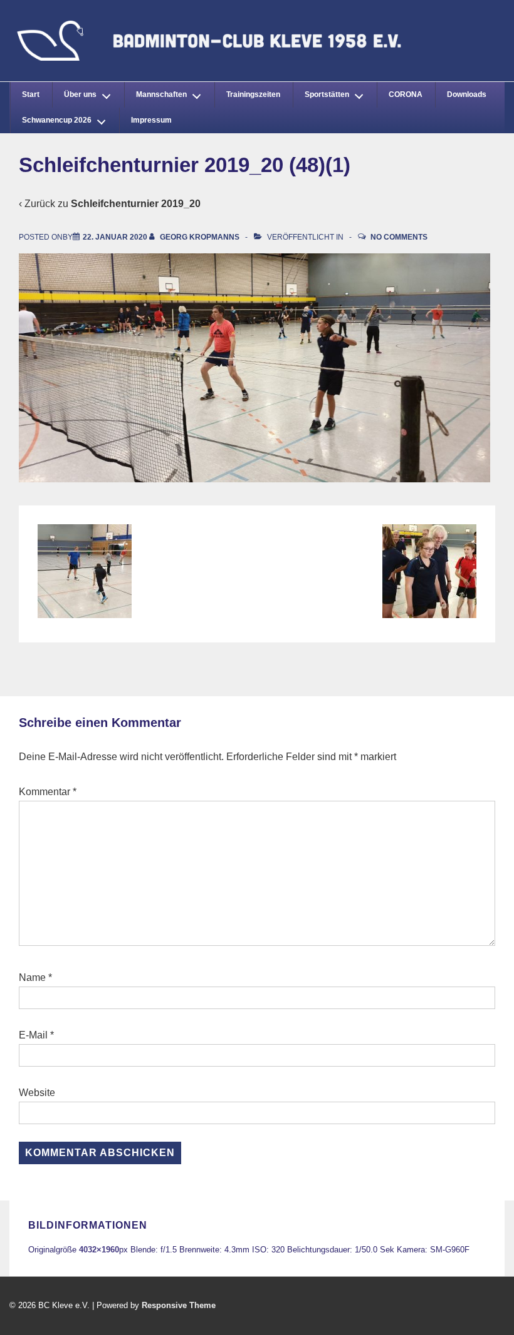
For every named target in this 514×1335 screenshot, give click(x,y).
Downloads (466, 94)
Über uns (80, 94)
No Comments (398, 237)
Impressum (151, 120)
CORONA (405, 94)
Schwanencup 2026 (57, 120)
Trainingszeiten (253, 94)
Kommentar (47, 791)
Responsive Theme (179, 1305)
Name (32, 977)
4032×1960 (99, 1249)
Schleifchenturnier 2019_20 (136, 203)
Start (30, 94)
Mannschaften (161, 94)
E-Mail (33, 1035)
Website (37, 1092)
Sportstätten (327, 94)
